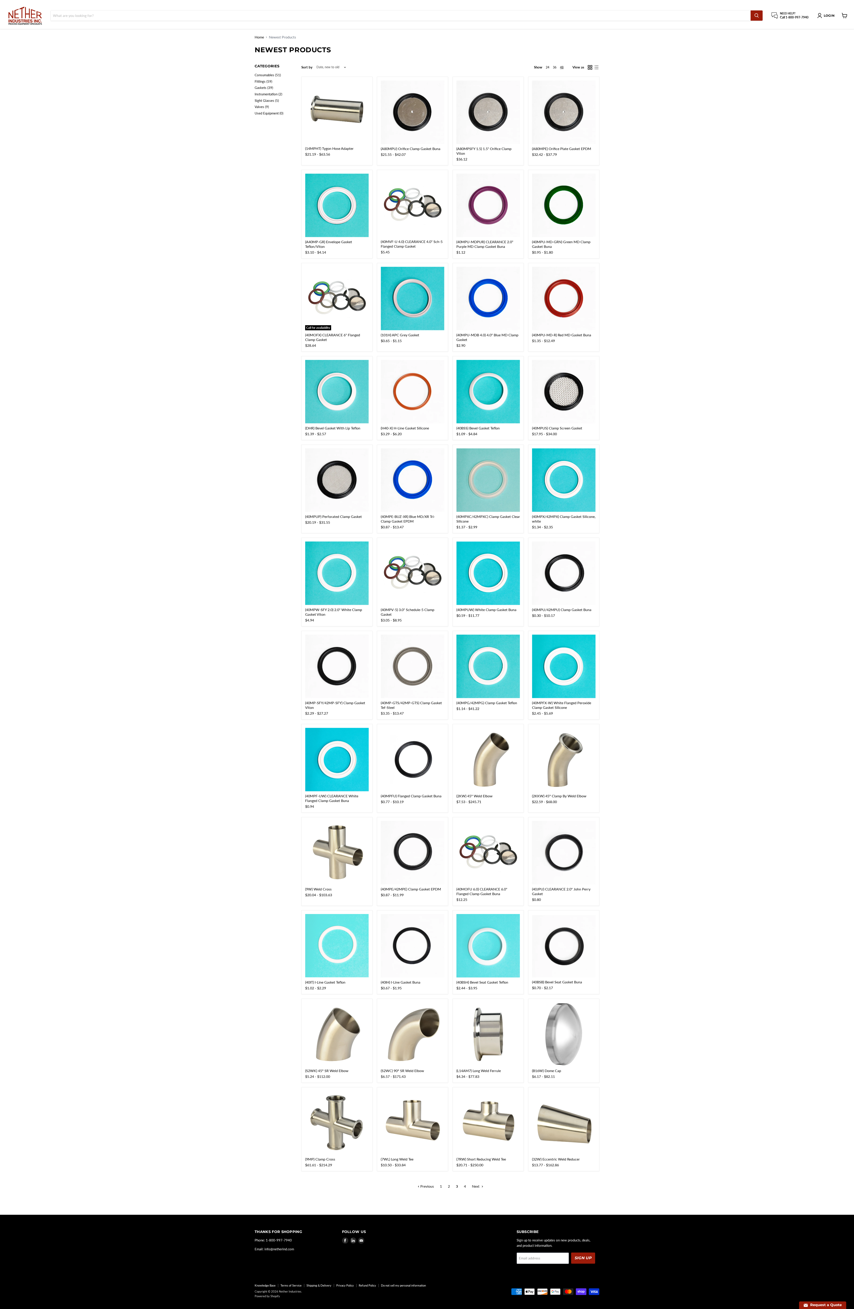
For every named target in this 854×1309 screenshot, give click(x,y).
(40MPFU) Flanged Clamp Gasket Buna (411, 796)
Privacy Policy (345, 1285)
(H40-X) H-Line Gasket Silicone (405, 428)
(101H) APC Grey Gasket (400, 335)
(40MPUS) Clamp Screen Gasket (557, 428)
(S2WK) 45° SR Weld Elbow (326, 1070)
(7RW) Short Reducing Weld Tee (481, 1159)
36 (554, 67)
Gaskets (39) (264, 88)
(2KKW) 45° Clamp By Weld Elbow (559, 796)
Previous (426, 1186)
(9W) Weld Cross (318, 889)
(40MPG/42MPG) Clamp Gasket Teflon (486, 703)
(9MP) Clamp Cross (320, 1159)
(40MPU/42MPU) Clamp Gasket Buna (561, 609)
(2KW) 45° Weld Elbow (474, 796)
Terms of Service (291, 1285)
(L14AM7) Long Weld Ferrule (478, 1070)
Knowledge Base (265, 1285)
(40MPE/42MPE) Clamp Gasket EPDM (411, 889)
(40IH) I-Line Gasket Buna (400, 982)
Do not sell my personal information (403, 1285)
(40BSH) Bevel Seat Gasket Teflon (482, 982)
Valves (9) (262, 107)
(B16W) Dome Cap (546, 1070)
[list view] (596, 67)
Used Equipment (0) (269, 113)
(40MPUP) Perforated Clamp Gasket (333, 516)
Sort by (306, 67)
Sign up (583, 1258)
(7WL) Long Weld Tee (397, 1159)
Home (259, 37)
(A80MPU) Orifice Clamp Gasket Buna (410, 148)
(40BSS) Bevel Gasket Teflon (478, 428)
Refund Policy (367, 1285)
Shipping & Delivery (318, 1285)
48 (562, 67)
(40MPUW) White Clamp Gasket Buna (486, 609)
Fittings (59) (263, 81)
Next (476, 1186)
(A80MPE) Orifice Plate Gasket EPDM (561, 148)
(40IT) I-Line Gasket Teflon (325, 982)
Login (829, 16)
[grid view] (590, 67)
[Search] (757, 15)
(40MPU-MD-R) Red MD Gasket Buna (561, 335)
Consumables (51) (268, 75)
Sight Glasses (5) (267, 100)
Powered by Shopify (267, 1296)
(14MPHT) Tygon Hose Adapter (329, 148)
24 (547, 67)
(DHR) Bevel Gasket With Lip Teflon (332, 428)
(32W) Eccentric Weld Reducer (556, 1159)
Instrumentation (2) (268, 94)
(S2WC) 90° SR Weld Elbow (402, 1070)
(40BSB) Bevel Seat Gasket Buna (557, 982)
